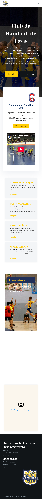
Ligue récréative (20, 203)
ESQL (5, 467)
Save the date (18, 225)
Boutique (6, 455)
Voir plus (13, 194)
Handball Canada (9, 465)
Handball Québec (9, 462)
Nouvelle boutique (21, 182)
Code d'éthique (8, 450)
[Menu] (38, 3)
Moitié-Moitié (19, 246)
